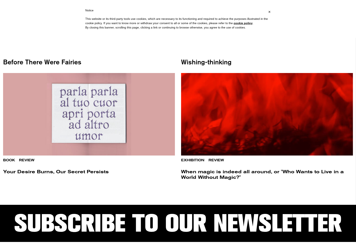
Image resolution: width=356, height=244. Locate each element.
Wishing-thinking (206, 62)
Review (26, 160)
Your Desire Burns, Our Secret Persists (56, 171)
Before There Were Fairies (42, 62)
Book (9, 160)
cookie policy (243, 23)
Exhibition (192, 160)
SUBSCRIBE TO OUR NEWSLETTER (178, 223)
